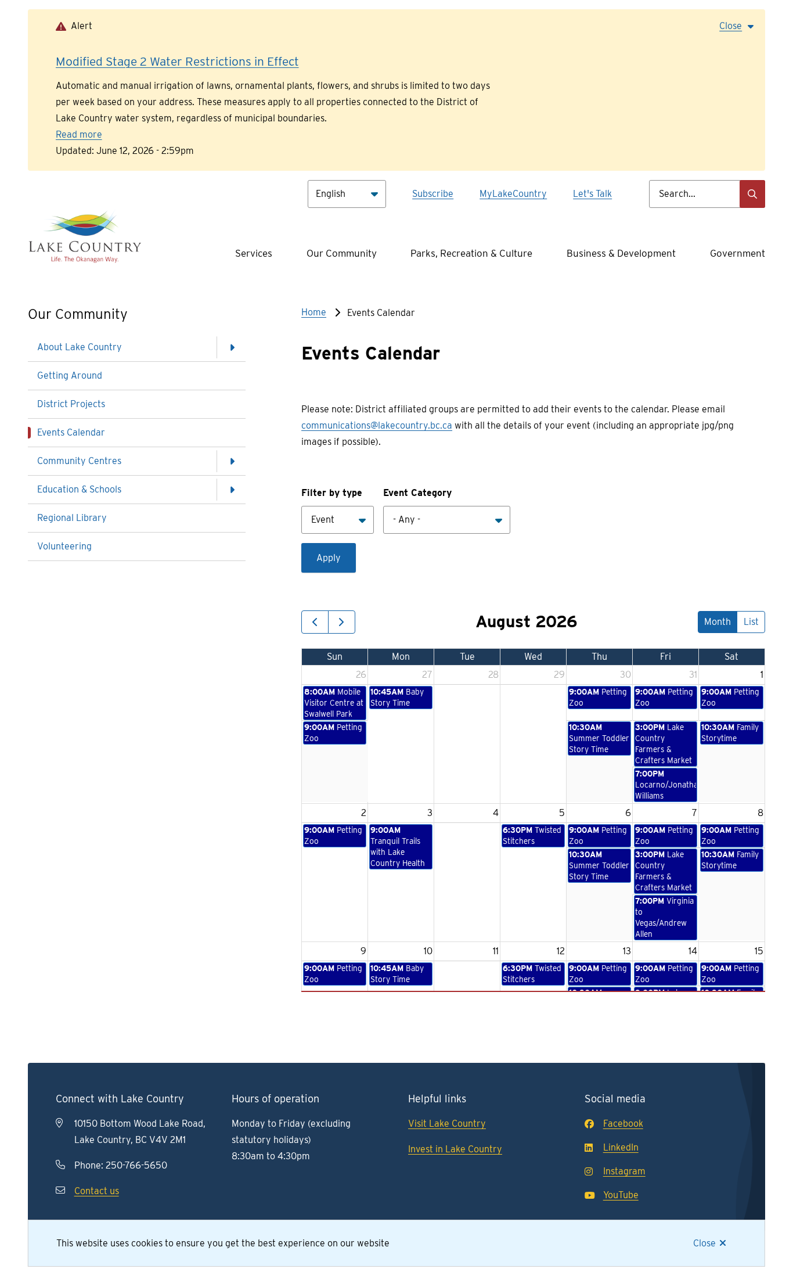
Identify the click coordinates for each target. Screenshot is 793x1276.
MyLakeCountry (513, 193)
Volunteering (64, 546)
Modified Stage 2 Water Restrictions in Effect (177, 61)
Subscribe (432, 193)
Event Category (417, 492)
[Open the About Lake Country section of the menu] (231, 347)
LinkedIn (621, 1147)
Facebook (623, 1123)
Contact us (96, 1190)
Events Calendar (71, 432)
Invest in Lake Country (455, 1149)
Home (313, 312)
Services (253, 253)
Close (704, 1243)
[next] (341, 622)
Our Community (342, 253)
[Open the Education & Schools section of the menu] (231, 489)
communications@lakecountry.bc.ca (376, 425)
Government (737, 253)
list (751, 621)
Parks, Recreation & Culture (471, 253)
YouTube (621, 1194)
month (717, 621)
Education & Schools (79, 489)
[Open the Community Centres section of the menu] (231, 461)
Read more (79, 134)
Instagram (624, 1171)
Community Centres (79, 460)
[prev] (315, 622)
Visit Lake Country (447, 1123)
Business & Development (621, 253)
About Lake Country (79, 347)
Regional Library (72, 517)
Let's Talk (592, 193)
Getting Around (69, 375)
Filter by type (331, 492)
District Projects (71, 403)
